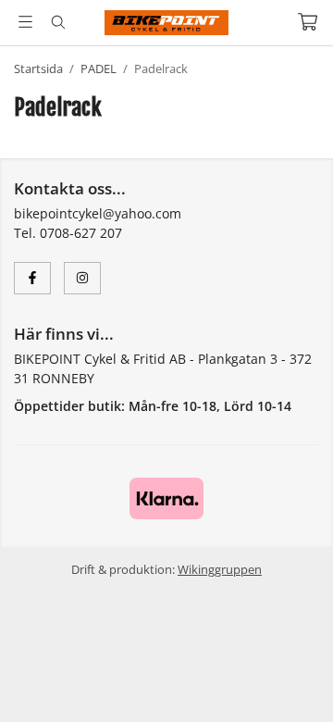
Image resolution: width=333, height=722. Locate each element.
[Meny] (25, 21)
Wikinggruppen (220, 569)
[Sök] (58, 22)
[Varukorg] (307, 21)
